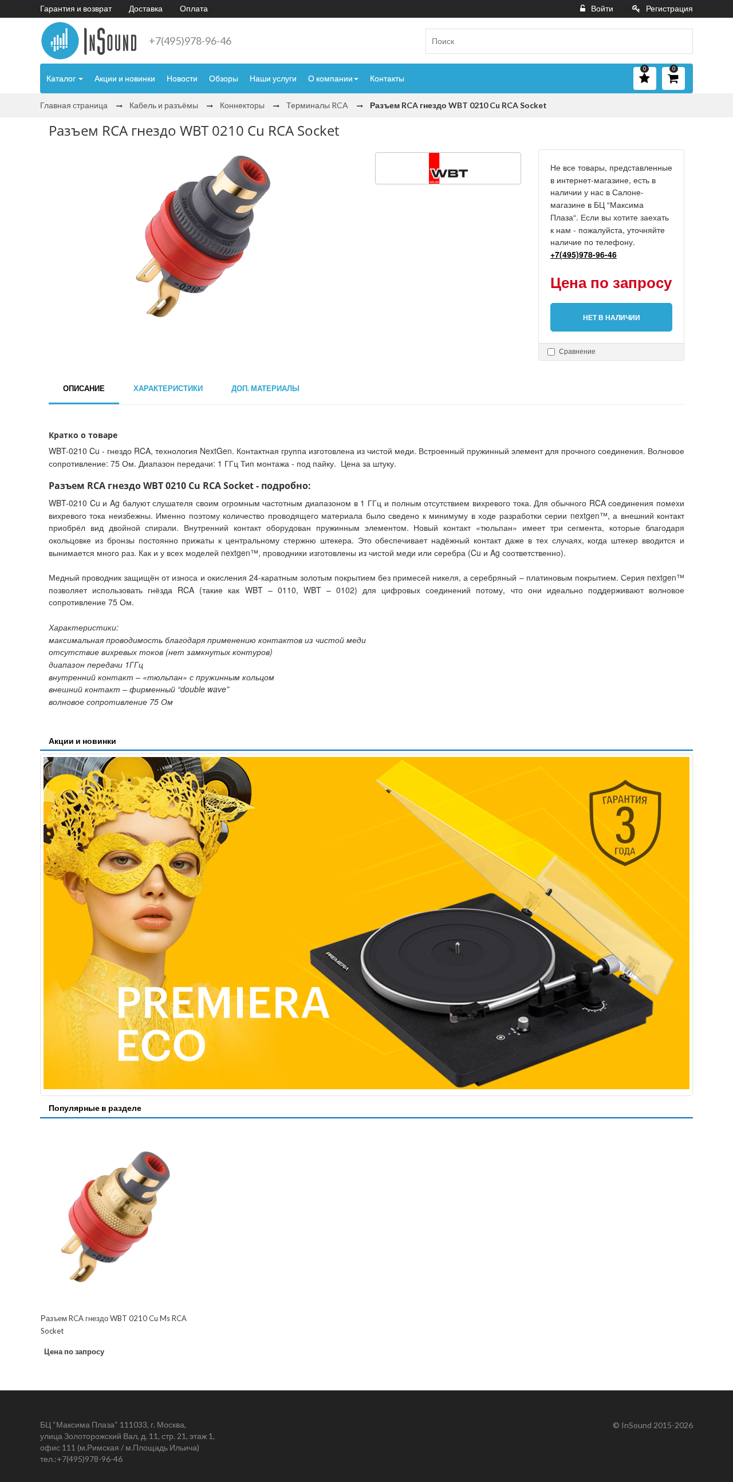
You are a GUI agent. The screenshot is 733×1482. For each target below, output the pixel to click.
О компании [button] (330, 78)
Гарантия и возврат (76, 8)
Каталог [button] (61, 78)
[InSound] (88, 41)
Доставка (146, 8)
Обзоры (223, 78)
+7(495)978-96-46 (190, 40)
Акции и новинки (124, 78)
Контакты (387, 78)
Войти (602, 8)
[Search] (679, 41)
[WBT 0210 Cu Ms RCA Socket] (115, 1216)
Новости (182, 78)
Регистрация (669, 8)
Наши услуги (273, 78)
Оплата (194, 8)
